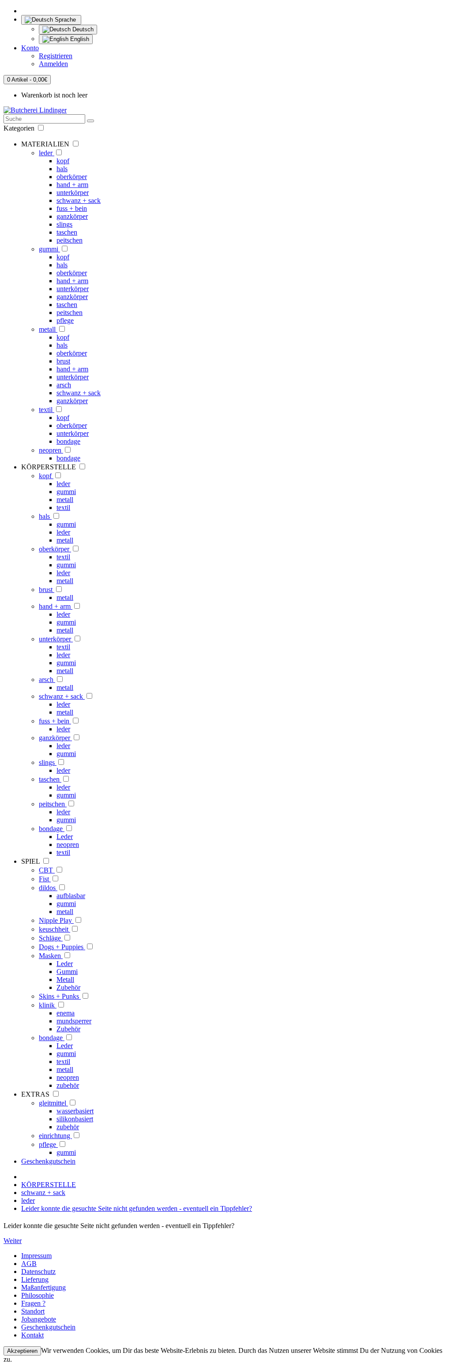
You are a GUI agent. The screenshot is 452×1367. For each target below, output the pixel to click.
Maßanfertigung (43, 1287)
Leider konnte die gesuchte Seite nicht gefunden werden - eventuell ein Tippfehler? (136, 1208)
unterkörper (72, 192)
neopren (51, 450)
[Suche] (90, 121)
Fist (45, 879)
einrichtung (55, 1135)
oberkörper (71, 176)
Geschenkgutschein (48, 1161)
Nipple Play (56, 920)
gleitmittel (53, 1103)
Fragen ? (33, 1303)
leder (46, 153)
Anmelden (53, 63)
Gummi (67, 971)
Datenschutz (38, 1271)
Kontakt (32, 1335)
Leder (64, 836)
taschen (66, 232)
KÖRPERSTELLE (48, 1184)
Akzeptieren (22, 1351)
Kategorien (20, 128)
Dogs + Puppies (62, 947)
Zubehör (68, 987)
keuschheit (54, 929)
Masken (51, 955)
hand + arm (72, 184)
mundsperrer (73, 1021)
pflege (65, 320)
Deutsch (82, 29)
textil (46, 409)
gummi (49, 249)
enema (65, 1013)
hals (62, 168)
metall (48, 329)
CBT (47, 870)
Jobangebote (38, 1319)
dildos (48, 887)
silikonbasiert (74, 1119)
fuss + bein (71, 208)
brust (63, 361)
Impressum (36, 1255)
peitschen (69, 240)
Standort (33, 1311)
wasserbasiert (75, 1111)
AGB (29, 1263)
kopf (62, 161)
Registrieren (55, 56)
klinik (47, 1005)
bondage (68, 441)
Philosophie (37, 1295)
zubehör (67, 1085)
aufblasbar (70, 895)
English (78, 39)
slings (64, 224)
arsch (63, 385)
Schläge (51, 938)
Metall (65, 979)
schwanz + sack (78, 200)
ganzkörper (72, 216)
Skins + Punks (60, 996)
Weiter (13, 1240)
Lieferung (35, 1279)
